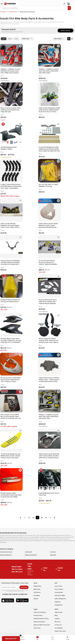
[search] (69, 8)
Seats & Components (31, 554)
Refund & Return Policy (41, 618)
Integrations (58, 605)
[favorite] (20, 45)
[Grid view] (68, 38)
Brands (36, 598)
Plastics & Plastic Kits (6, 554)
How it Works (59, 589)
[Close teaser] (20, 636)
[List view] (71, 38)
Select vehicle (65, 30)
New (9, 38)
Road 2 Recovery (60, 631)
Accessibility (59, 628)
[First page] (20, 517)
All (3, 38)
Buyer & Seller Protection (42, 625)
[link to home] (10, 4)
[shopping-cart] (68, 3)
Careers (57, 618)
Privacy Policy (38, 615)
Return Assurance (39, 621)
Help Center (58, 612)
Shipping (57, 601)
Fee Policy (37, 628)
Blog (56, 615)
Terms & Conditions (40, 612)
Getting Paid (59, 592)
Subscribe (24, 587)
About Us (57, 621)
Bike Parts (37, 589)
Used (16, 38)
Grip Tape (53, 551)
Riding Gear (37, 586)
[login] (64, 4)
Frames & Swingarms (6, 551)
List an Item (58, 586)
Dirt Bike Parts (13, 12)
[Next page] (50, 517)
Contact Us (58, 625)
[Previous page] (25, 517)
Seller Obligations (60, 598)
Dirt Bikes (3, 12)
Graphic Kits (28, 551)
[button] (11, 638)
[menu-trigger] (2, 4)
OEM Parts (37, 592)
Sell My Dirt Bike (60, 595)
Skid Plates (53, 554)
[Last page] (54, 517)
